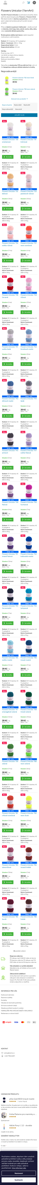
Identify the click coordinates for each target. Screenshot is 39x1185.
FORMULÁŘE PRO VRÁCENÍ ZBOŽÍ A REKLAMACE (17, 1011)
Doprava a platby (6, 997)
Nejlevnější (17, 105)
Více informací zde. (19, 1168)
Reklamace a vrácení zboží (10, 1013)
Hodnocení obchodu (7, 995)
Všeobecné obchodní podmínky (11, 1003)
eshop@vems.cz (9, 1053)
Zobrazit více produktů (18, 99)
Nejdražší (27, 105)
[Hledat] (23, 3)
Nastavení (19, 1173)
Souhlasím (19, 1180)
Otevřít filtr (19, 115)
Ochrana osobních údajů (9, 1005)
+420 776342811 (9, 1056)
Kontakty (4, 1000)
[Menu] (34, 3)
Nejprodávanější (7, 109)
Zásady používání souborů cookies (12, 1008)
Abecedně (18, 109)
